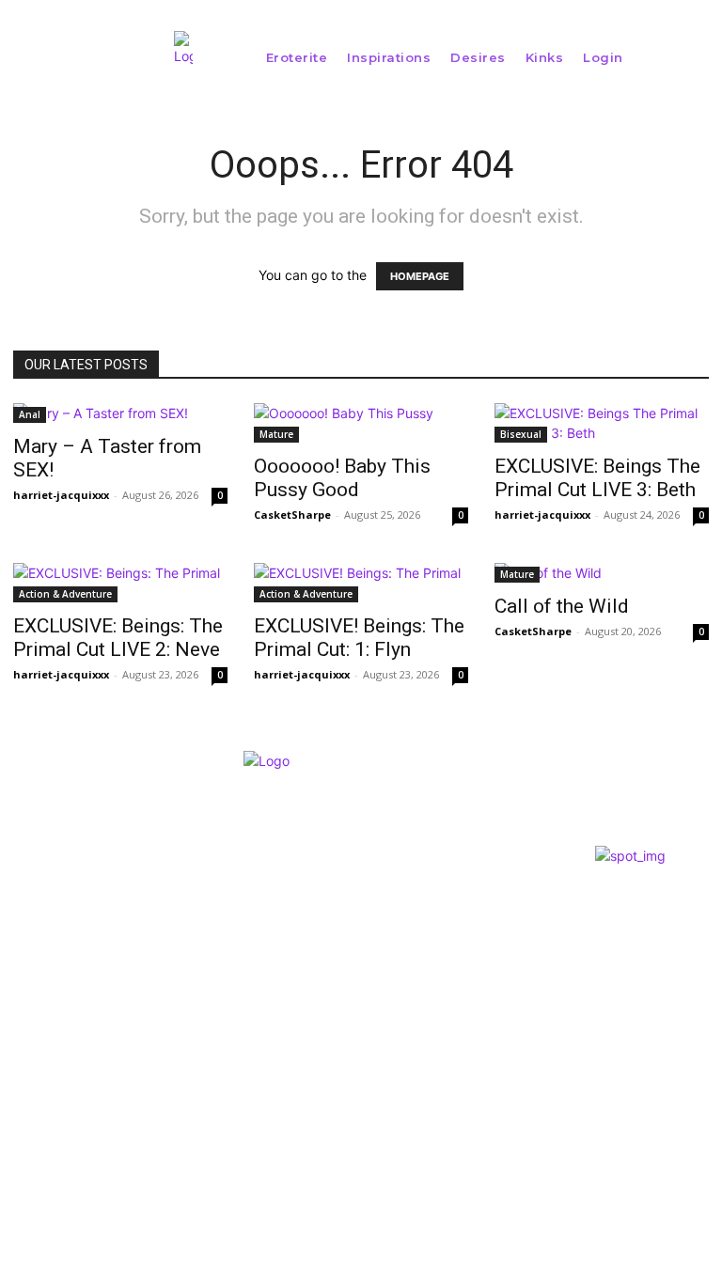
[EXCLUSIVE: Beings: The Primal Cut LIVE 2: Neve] (120, 582)
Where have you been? (408, 887)
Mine (346, 915)
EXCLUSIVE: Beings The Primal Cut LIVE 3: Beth (597, 478)
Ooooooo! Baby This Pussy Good (342, 478)
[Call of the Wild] (601, 573)
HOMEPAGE (419, 276)
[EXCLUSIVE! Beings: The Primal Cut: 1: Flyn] (361, 582)
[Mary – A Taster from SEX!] (120, 413)
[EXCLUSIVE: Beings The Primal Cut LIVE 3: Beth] (601, 423)
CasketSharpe (292, 514)
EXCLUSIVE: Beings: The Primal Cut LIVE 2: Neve (118, 638)
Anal (29, 414)
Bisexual (521, 434)
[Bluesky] (82, 1048)
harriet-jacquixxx (61, 495)
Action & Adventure (65, 593)
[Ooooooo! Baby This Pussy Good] (361, 423)
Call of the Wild (561, 606)
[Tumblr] (117, 1048)
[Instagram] (14, 1048)
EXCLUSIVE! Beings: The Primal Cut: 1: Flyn (359, 638)
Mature (276, 434)
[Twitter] (48, 1048)
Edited (353, 943)
